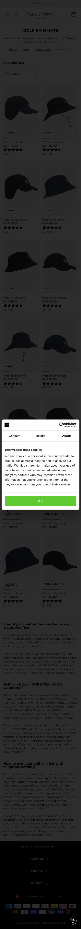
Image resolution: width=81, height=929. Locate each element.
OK (40, 501)
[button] (73, 921)
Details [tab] (40, 435)
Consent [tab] (14, 435)
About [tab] (66, 435)
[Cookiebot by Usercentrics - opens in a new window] (59, 424)
